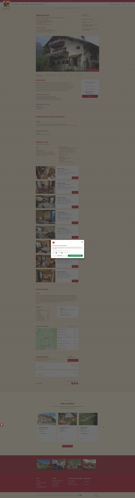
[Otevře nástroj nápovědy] (2, 425)
